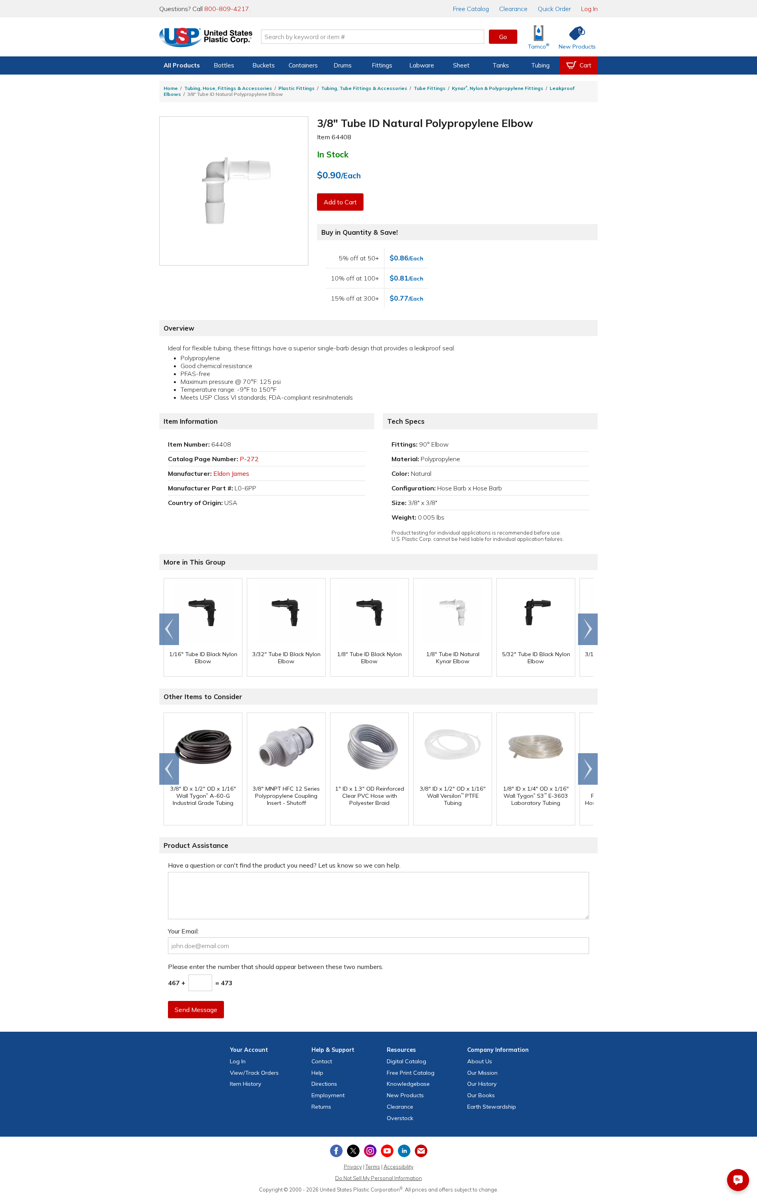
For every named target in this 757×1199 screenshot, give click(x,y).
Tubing (540, 65)
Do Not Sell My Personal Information (378, 1178)
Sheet (461, 65)
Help (317, 1072)
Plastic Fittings (296, 88)
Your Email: (183, 931)
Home (171, 88)
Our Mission (482, 1072)
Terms (372, 1166)
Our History (482, 1083)
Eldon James (231, 473)
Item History (245, 1083)
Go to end (169, 629)
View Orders (254, 1072)
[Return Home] (205, 38)
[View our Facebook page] (336, 1151)
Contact (321, 1061)
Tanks (500, 65)
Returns (321, 1106)
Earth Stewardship (491, 1106)
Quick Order (554, 9)
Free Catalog (410, 1072)
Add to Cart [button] (340, 202)
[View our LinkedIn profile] (404, 1151)
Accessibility (399, 1166)
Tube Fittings (430, 88)
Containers (303, 65)
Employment (328, 1095)
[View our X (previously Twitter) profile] (353, 1151)
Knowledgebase (408, 1083)
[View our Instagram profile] (370, 1151)
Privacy (353, 1166)
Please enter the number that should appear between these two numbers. (275, 967)
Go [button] (503, 37)
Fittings (382, 65)
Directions (324, 1083)
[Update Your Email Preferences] (421, 1151)
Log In (589, 9)
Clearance (513, 9)
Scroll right (587, 629)
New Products (405, 1095)
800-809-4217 (226, 9)
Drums (343, 65)
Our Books (481, 1095)
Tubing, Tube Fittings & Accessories (364, 88)
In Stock (333, 154)
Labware (421, 65)
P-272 (249, 459)
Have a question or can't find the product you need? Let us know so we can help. (284, 865)
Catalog (471, 9)
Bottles (224, 65)
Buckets (263, 65)
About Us (479, 1061)
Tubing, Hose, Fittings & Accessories (228, 88)
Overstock (400, 1118)
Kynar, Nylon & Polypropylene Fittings (497, 88)
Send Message (196, 1010)
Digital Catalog (406, 1061)
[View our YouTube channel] (387, 1151)
